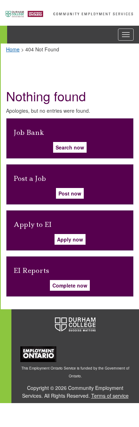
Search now (70, 147)
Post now (69, 193)
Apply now (70, 239)
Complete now (69, 285)
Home (13, 49)
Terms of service (110, 395)
